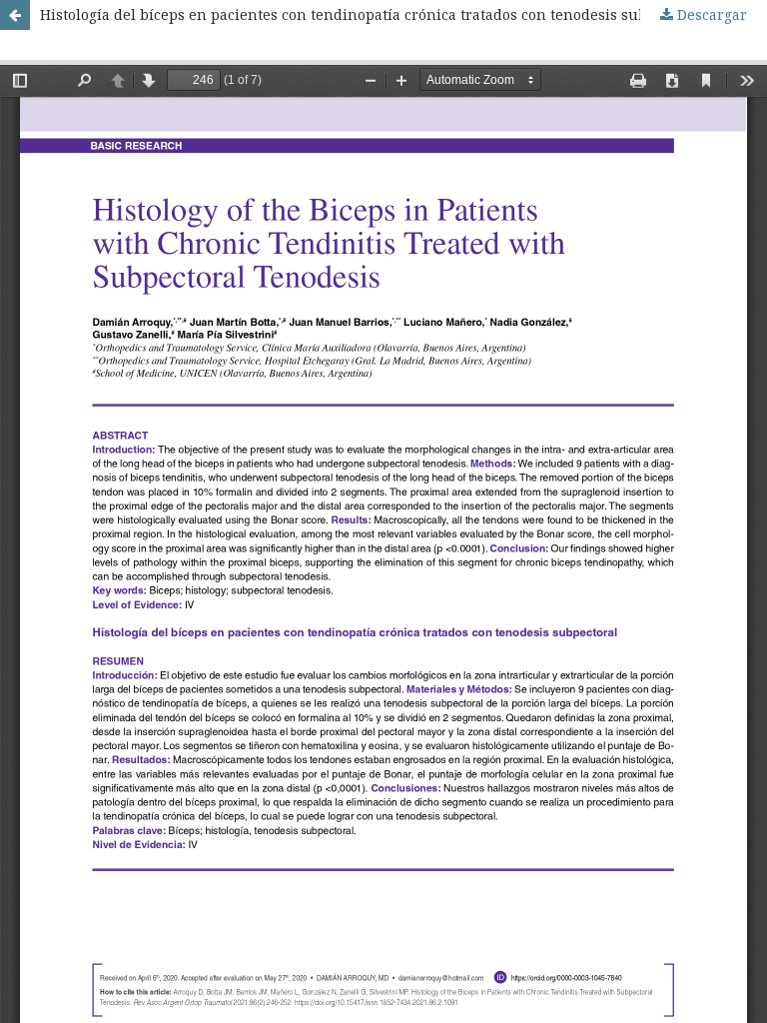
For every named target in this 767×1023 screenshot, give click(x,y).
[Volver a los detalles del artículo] (15, 15)
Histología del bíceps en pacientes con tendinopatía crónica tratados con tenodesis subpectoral (372, 14)
